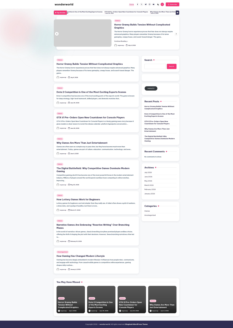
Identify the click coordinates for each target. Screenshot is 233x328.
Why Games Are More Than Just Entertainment (157, 12)
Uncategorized (62, 252)
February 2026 (150, 189)
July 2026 (148, 172)
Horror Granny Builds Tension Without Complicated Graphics (90, 64)
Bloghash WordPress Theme (136, 324)
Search (148, 60)
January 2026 (149, 194)
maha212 (151, 88)
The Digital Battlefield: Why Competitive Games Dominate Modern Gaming (159, 138)
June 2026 (148, 177)
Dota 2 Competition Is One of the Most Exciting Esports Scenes (71, 12)
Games (117, 20)
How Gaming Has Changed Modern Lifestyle (81, 256)
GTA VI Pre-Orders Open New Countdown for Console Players (117, 12)
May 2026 (148, 181)
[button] (172, 4)
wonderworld (64, 4)
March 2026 (149, 185)
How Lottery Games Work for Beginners (78, 199)
